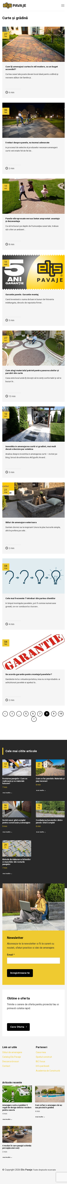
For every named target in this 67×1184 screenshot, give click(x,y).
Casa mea (41, 1052)
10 (60, 713)
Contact (6, 1066)
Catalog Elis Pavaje (11, 1057)
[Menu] (63, 5)
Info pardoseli (42, 1066)
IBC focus (40, 1061)
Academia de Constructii (48, 1070)
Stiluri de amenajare (12, 1052)
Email (11, 954)
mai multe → (7, 793)
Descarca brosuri (10, 1061)
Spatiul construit (44, 1057)
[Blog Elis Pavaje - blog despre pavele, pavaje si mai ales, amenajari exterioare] (18, 5)
